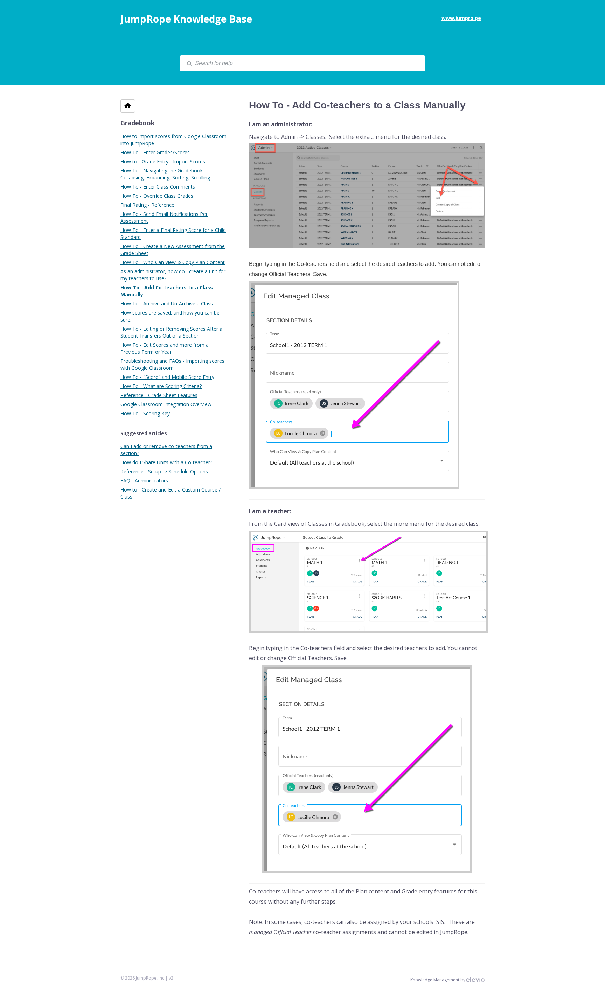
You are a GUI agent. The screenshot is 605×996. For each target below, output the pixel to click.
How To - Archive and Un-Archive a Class (166, 303)
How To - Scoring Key (145, 413)
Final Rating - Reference (147, 205)
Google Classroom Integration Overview (165, 404)
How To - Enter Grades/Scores (155, 152)
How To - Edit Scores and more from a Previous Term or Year (164, 348)
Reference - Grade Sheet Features (158, 395)
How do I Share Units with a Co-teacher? (166, 462)
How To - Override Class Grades (156, 195)
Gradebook (137, 123)
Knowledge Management (434, 980)
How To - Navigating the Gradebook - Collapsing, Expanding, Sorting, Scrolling (165, 174)
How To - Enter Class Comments (157, 186)
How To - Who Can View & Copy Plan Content (172, 262)
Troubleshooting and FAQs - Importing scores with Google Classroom (172, 364)
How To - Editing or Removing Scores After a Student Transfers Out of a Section (171, 332)
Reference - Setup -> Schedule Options (164, 471)
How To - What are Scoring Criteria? (161, 386)
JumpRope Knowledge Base (186, 19)
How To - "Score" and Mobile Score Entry (167, 377)
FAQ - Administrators (144, 480)
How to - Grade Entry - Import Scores (162, 161)
